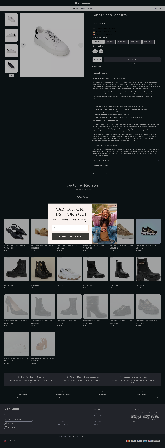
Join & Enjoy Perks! (70, 236)
